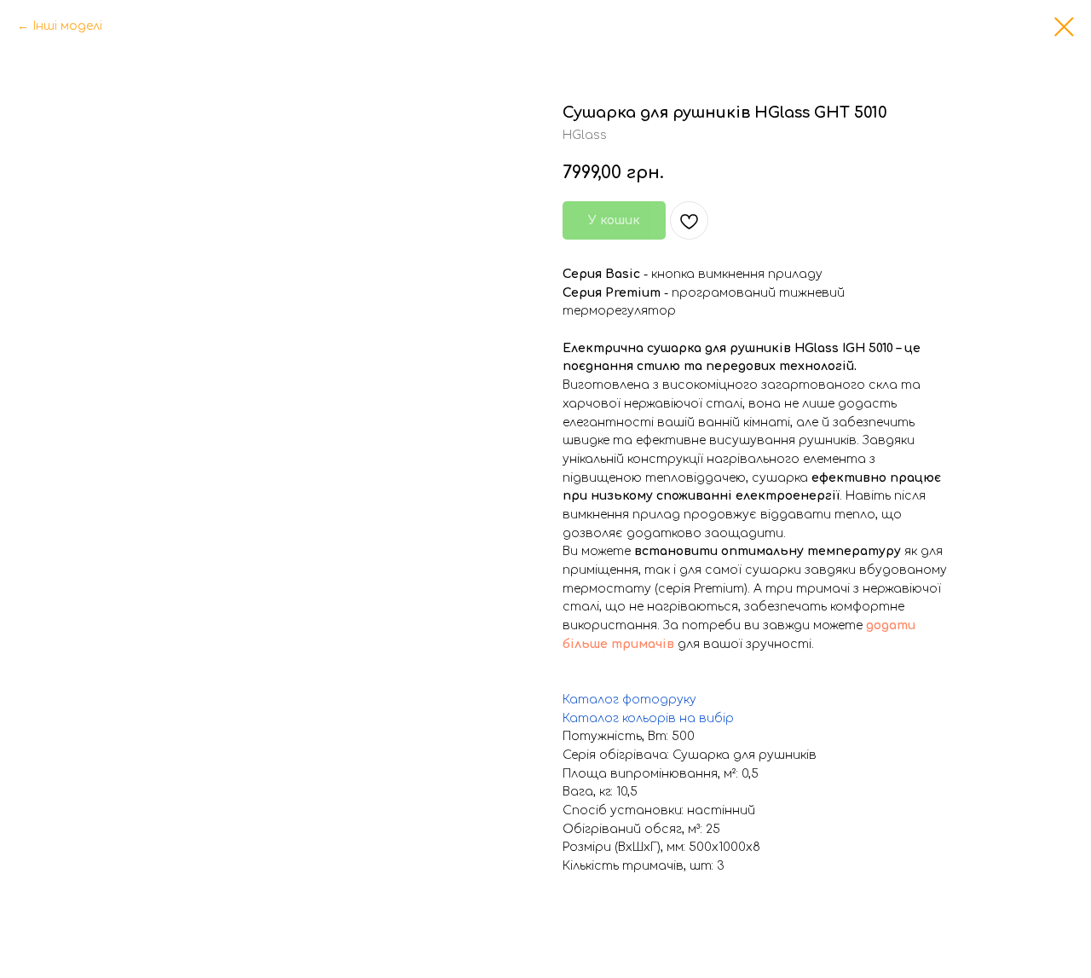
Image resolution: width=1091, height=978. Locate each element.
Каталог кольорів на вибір (648, 718)
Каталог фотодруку (629, 699)
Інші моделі (67, 26)
